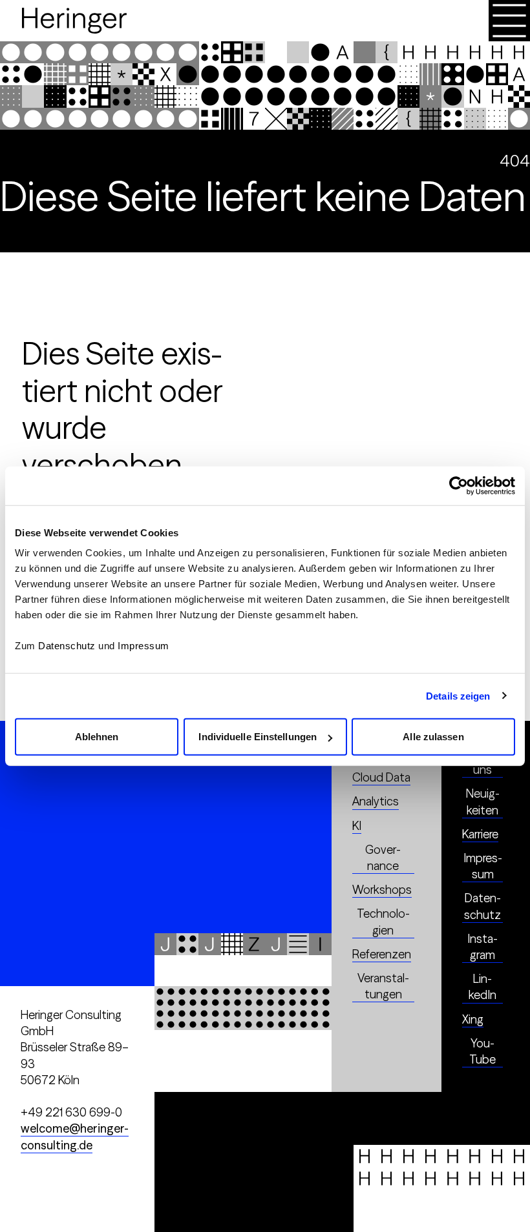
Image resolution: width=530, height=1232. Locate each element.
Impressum (143, 645)
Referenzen (381, 954)
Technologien (383, 921)
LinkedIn (482, 986)
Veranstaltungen (383, 986)
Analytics (375, 801)
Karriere (480, 834)
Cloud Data (381, 777)
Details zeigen (458, 695)
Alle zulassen (433, 736)
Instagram (482, 946)
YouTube (482, 1051)
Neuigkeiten (483, 801)
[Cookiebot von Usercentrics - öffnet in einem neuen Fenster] (458, 485)
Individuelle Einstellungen (257, 736)
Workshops (382, 889)
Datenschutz (67, 645)
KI (356, 825)
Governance (383, 857)
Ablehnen (97, 736)
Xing (472, 1019)
